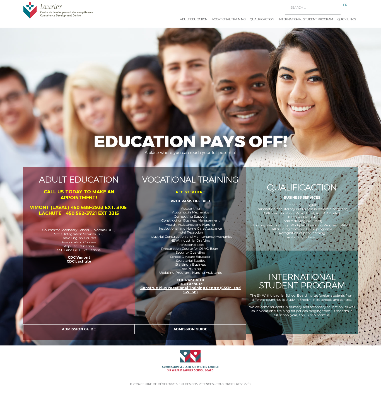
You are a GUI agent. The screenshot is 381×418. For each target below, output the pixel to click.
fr (345, 5)
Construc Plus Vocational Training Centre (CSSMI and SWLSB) (190, 290)
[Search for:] (313, 7)
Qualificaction (262, 19)
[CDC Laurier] (66, 10)
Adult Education (194, 19)
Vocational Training (229, 19)
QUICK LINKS (346, 19)
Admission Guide (79, 329)
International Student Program (305, 19)
